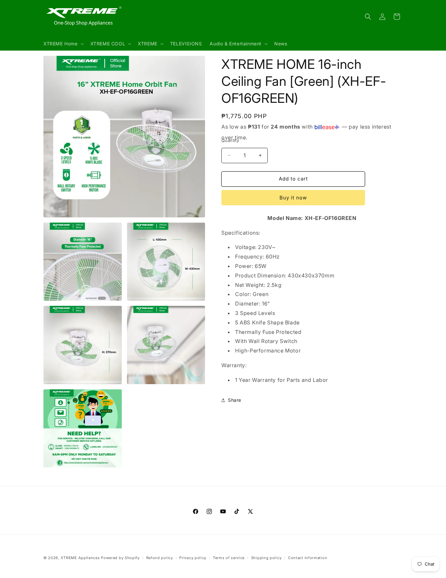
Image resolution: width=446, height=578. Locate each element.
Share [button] (234, 400)
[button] (63, 44)
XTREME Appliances (80, 557)
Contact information (307, 557)
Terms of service (229, 557)
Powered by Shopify (120, 557)
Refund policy (159, 557)
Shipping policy (266, 557)
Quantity (230, 140)
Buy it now (293, 198)
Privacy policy (192, 557)
